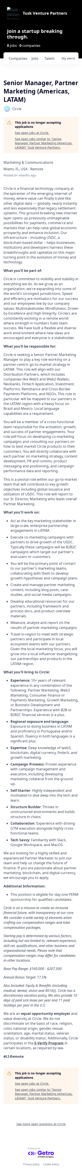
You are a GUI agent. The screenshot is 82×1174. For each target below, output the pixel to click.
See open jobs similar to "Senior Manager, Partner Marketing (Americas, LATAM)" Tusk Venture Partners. (44, 143)
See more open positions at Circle (41, 1124)
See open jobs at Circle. (32, 133)
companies (18, 58)
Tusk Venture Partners (45, 13)
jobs (34, 58)
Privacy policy (31, 1164)
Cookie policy (51, 1164)
